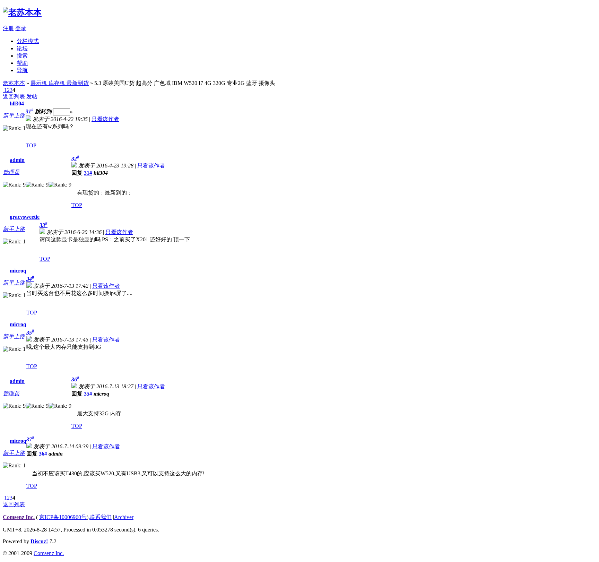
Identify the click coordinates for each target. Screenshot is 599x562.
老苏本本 (14, 83)
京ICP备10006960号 (63, 517)
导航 (22, 70)
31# (88, 173)
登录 (20, 28)
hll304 (17, 103)
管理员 (11, 172)
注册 (8, 28)
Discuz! (39, 541)
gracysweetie (25, 217)
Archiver (123, 517)
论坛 (22, 48)
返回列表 (14, 97)
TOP (31, 145)
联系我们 (100, 517)
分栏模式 (28, 41)
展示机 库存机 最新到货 (60, 83)
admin (17, 160)
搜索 (22, 56)
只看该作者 (105, 119)
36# (43, 454)
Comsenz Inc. (19, 517)
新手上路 (14, 116)
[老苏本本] (22, 12)
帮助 (22, 63)
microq (18, 271)
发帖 (31, 97)
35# (88, 394)
